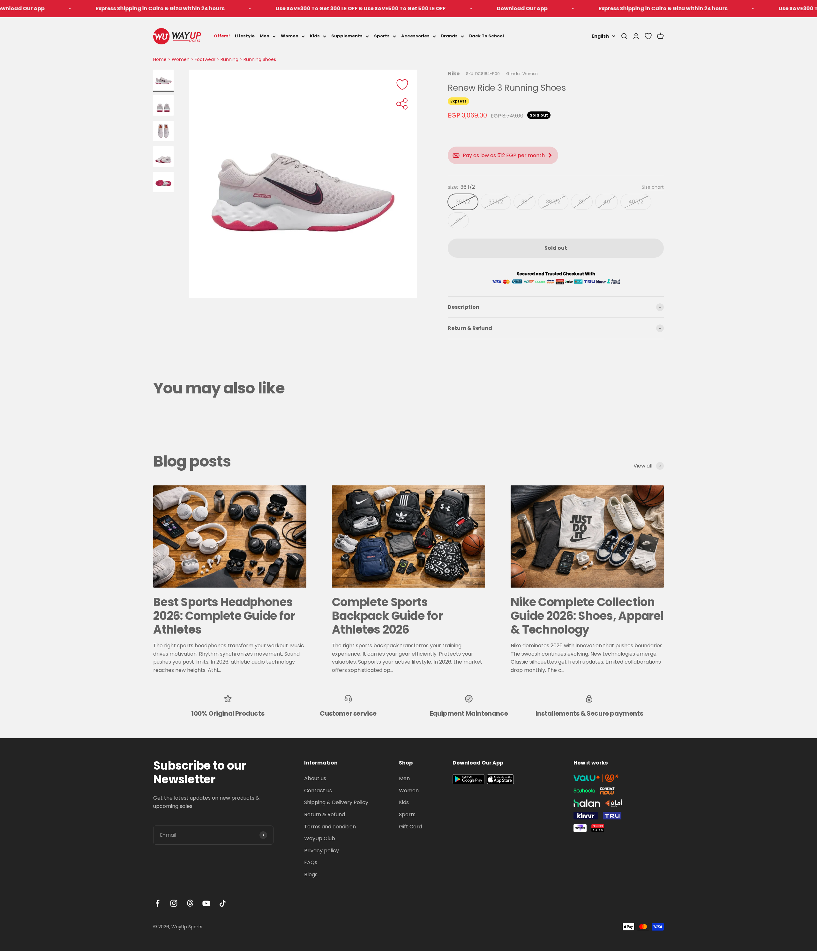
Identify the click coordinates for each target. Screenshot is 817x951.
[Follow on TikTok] (222, 903)
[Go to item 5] (163, 183)
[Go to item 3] (163, 132)
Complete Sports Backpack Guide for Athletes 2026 (387, 616)
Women (289, 36)
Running (229, 59)
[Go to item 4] (163, 157)
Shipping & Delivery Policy (336, 802)
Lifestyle (245, 36)
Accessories (415, 36)
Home (160, 59)
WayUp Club (319, 838)
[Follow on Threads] (190, 903)
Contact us (318, 790)
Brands (449, 36)
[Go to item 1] (163, 81)
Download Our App (464, 8)
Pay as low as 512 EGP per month (504, 155)
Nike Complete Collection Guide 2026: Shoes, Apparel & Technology (587, 616)
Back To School (486, 36)
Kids (315, 36)
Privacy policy (321, 850)
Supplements (347, 36)
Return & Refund (324, 814)
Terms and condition (330, 826)
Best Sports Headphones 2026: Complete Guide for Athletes (224, 616)
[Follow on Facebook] (157, 903)
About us (315, 778)
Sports (382, 36)
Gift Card (410, 826)
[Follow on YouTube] (206, 903)
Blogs (311, 874)
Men (264, 36)
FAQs (310, 862)
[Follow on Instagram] (173, 903)
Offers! (222, 36)
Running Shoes (260, 59)
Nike (454, 73)
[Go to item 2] (163, 106)
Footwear (205, 59)
